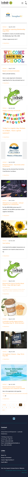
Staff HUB (3, 462)
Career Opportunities (7, 460)
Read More (6, 43)
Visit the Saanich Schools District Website (12, 468)
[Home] (7, 3)
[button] (25, 1)
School (4, 27)
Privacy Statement (6, 457)
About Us (3, 455)
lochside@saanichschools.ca (12, 443)
